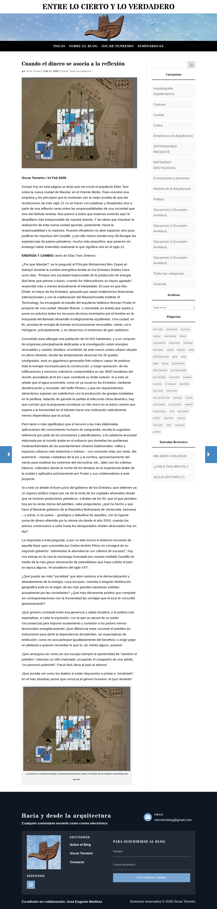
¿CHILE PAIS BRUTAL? (171, 466)
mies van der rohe (161, 398)
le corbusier (170, 384)
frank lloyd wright (161, 357)
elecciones (158, 350)
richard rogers (159, 411)
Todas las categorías (80, 71)
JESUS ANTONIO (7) (168, 477)
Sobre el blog (83, 46)
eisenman (188, 343)
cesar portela (170, 336)
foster (191, 350)
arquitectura (171, 329)
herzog (165, 363)
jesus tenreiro (178, 363)
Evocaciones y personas (171, 178)
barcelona (185, 329)
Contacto (77, 862)
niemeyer (177, 398)
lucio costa (158, 391)
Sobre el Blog (80, 844)
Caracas (159, 104)
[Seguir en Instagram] (31, 885)
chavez (183, 336)
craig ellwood (159, 343)
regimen (189, 404)
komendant (174, 377)
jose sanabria (159, 377)
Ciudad (64, 71)
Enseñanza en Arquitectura (173, 136)
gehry (183, 357)
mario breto (171, 391)
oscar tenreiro (175, 404)
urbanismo (169, 418)
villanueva (179, 425)
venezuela (158, 425)
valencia (181, 418)
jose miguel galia (178, 370)
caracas (156, 336)
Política (158, 199)
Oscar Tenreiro (118, 46)
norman (189, 398)
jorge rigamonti (160, 370)
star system (183, 411)
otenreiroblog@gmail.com (173, 820)
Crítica (158, 125)
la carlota (157, 384)
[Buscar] (191, 64)
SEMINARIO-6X (150, 46)
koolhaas (187, 377)
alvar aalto (158, 329)
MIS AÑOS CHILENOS (170, 456)
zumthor (157, 432)
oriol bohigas (159, 404)
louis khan (184, 384)
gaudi (174, 357)
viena (168, 425)
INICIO (59, 46)
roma (172, 411)
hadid (155, 363)
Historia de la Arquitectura (172, 188)
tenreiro (156, 418)
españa (170, 350)
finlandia (181, 350)
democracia (174, 343)
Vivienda (159, 284)
